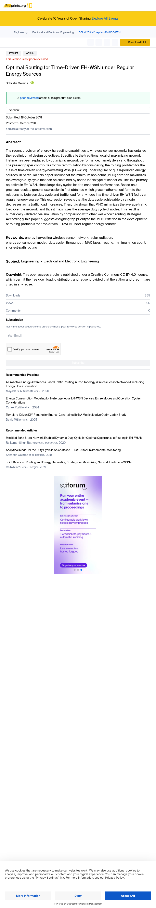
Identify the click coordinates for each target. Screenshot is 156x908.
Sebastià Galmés (17, 83)
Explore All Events (105, 18)
